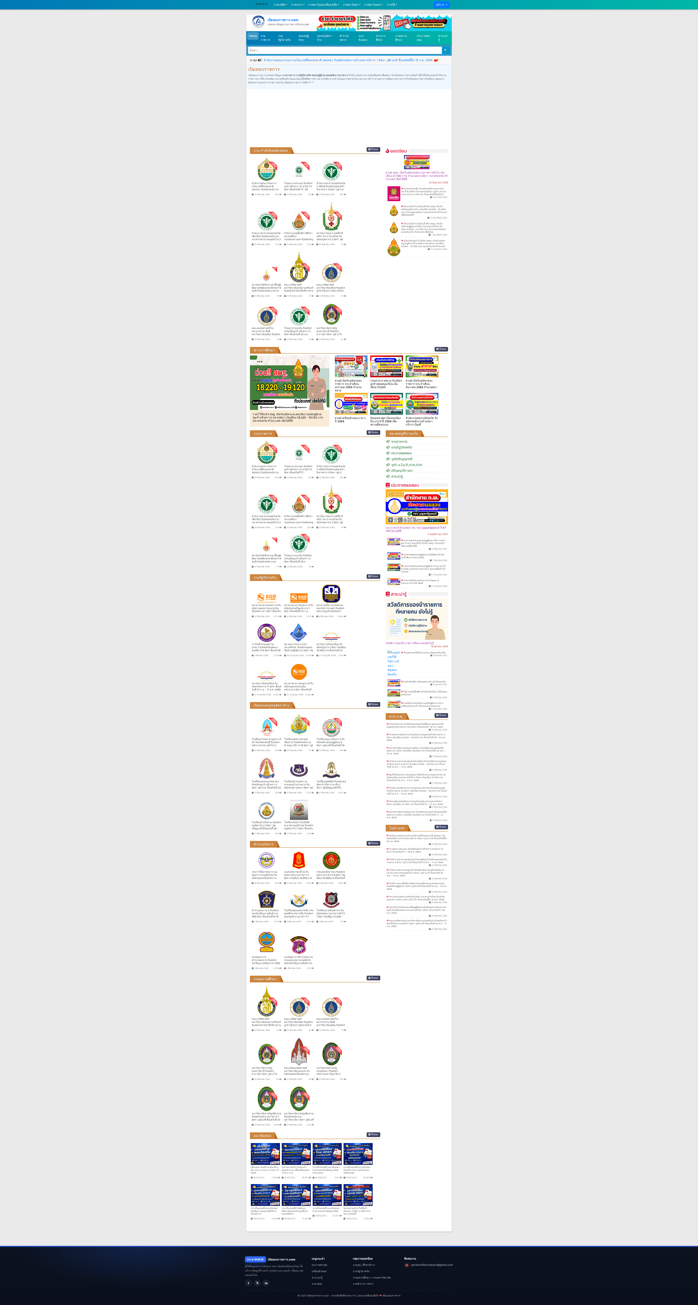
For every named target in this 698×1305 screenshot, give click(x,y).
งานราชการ (265, 38)
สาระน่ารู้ (443, 38)
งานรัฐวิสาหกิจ (284, 38)
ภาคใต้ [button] (391, 4)
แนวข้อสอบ (363, 38)
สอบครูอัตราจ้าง (324, 38)
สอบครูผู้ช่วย (304, 38)
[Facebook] (248, 1283)
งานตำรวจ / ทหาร (363, 1283)
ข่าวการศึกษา (380, 38)
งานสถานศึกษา (401, 38)
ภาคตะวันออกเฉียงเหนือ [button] (322, 4)
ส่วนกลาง (261, 4)
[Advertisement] (349, 120)
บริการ (440, 5)
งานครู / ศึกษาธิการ (364, 1264)
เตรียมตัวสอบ (319, 1271)
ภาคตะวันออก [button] (372, 4)
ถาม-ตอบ (317, 1283)
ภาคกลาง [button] (296, 4)
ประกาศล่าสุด (319, 1264)
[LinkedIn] (265, 1283)
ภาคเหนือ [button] (279, 4)
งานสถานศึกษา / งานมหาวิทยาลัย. (372, 1277)
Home (253, 36)
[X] (257, 1283)
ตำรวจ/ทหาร (344, 38)
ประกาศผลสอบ (423, 38)
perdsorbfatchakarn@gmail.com (432, 1265)
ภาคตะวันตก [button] (350, 4)
